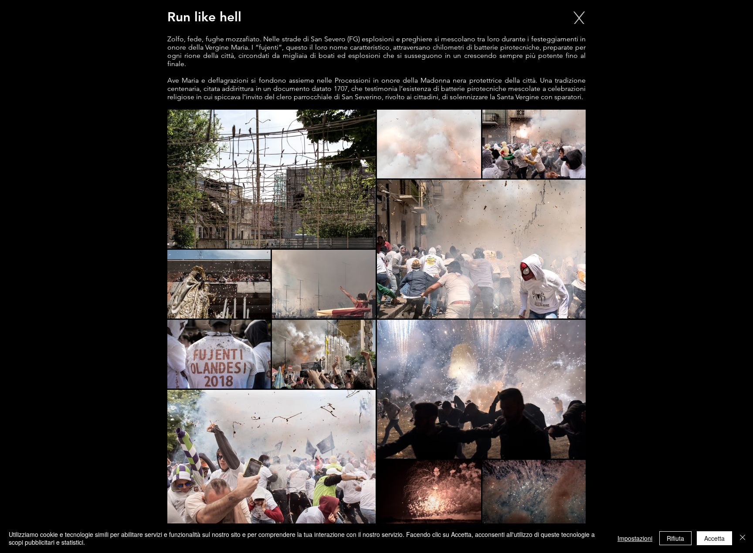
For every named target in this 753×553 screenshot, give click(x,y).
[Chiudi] (742, 538)
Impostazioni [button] (634, 538)
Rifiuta (675, 538)
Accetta (714, 538)
